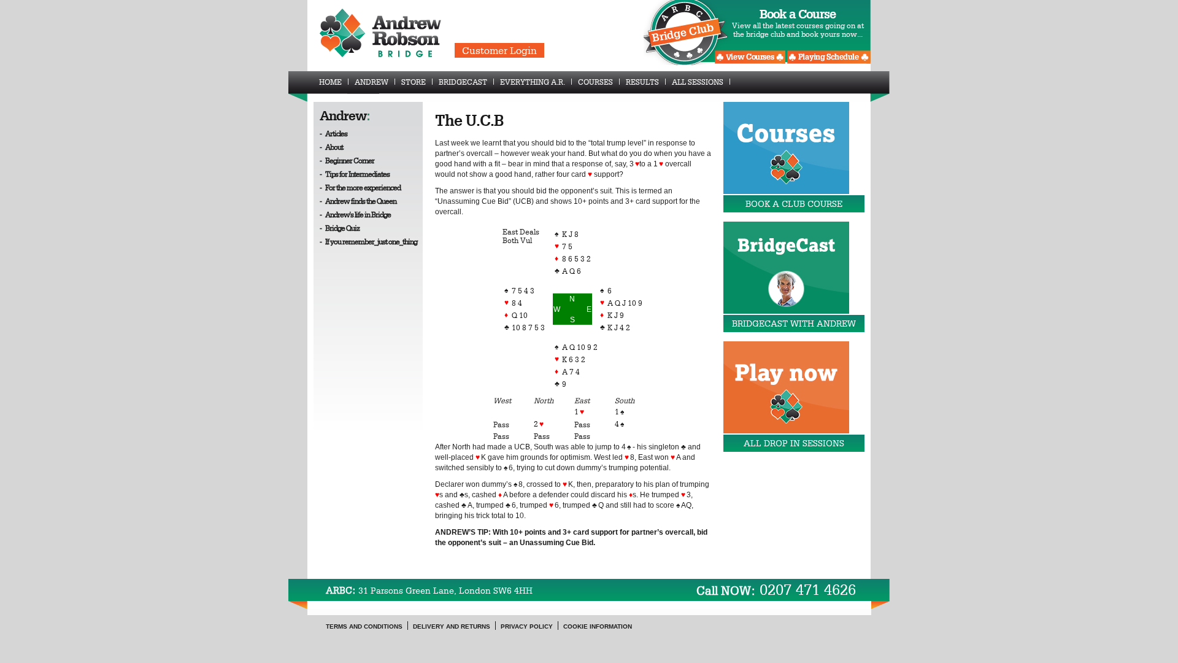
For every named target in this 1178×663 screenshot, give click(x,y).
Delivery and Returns (451, 626)
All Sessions (697, 81)
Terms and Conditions (364, 626)
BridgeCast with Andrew (794, 323)
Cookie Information (597, 626)
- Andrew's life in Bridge (355, 214)
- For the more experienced (360, 187)
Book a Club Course (793, 204)
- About (331, 146)
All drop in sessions (794, 443)
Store (413, 81)
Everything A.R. (532, 81)
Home (330, 81)
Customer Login (499, 50)
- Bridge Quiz (340, 227)
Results (642, 81)
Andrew (371, 81)
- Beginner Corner (347, 160)
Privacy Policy (527, 626)
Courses (595, 81)
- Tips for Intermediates (355, 173)
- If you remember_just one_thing (368, 241)
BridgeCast (463, 81)
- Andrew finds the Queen (358, 200)
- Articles (333, 133)
